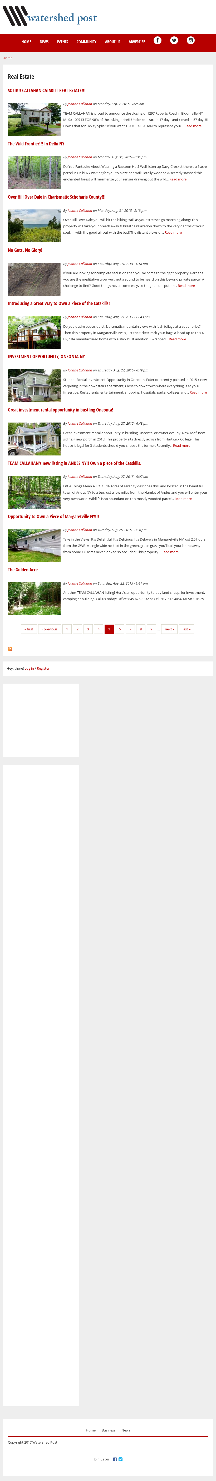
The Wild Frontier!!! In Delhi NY (36, 143)
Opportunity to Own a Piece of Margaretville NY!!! (53, 516)
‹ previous (49, 629)
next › (169, 629)
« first (28, 629)
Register (43, 668)
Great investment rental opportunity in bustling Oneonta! (60, 409)
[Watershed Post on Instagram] (191, 40)
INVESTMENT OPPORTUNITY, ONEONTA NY (46, 356)
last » (186, 629)
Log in (29, 668)
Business (108, 1430)
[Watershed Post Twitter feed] (174, 40)
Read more (193, 126)
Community (86, 41)
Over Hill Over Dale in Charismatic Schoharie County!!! (57, 197)
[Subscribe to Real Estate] (10, 647)
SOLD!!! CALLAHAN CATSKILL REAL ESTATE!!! (47, 90)
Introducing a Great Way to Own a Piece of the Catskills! (59, 303)
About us (112, 41)
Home (26, 41)
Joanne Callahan (80, 103)
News (44, 41)
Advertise (137, 41)
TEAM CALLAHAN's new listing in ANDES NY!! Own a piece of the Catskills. (74, 463)
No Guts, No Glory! (25, 250)
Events (62, 41)
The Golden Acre (23, 569)
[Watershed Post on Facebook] (157, 40)
